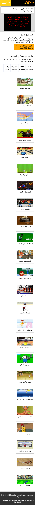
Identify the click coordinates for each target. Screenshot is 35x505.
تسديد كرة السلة (25, 434)
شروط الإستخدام (16, 500)
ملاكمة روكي (25, 295)
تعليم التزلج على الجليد (25, 330)
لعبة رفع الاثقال (25, 365)
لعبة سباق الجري (25, 88)
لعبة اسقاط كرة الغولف (25, 244)
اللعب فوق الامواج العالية (25, 399)
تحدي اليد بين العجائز (25, 416)
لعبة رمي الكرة (25, 175)
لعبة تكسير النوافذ (25, 261)
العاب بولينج (25, 157)
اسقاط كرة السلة (25, 192)
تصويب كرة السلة (25, 347)
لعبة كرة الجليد (25, 313)
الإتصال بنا (17, 502)
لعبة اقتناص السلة (25, 278)
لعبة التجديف (25, 123)
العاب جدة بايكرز (27, 9)
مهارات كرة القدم (25, 382)
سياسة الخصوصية (28, 500)
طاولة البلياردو (25, 468)
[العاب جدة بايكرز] (29, 4)
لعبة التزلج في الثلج (25, 451)
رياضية (15, 9)
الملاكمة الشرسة (25, 209)
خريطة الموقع (6, 500)
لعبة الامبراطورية (25, 105)
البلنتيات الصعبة (25, 486)
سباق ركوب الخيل (25, 140)
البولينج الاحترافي (25, 226)
